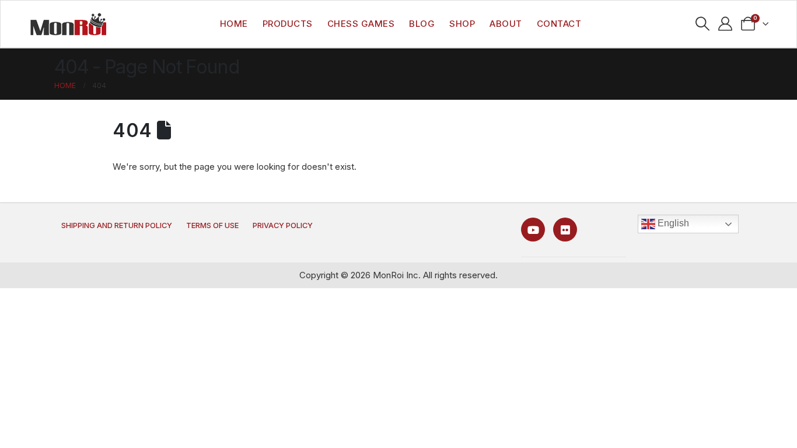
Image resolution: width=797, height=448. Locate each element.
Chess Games (361, 23)
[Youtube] (533, 230)
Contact (559, 23)
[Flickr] (565, 230)
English (672, 223)
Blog (422, 23)
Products (288, 23)
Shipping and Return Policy (116, 225)
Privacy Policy (283, 225)
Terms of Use (212, 225)
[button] (702, 24)
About (506, 23)
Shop (462, 23)
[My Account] (725, 24)
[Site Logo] (68, 24)
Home (234, 23)
